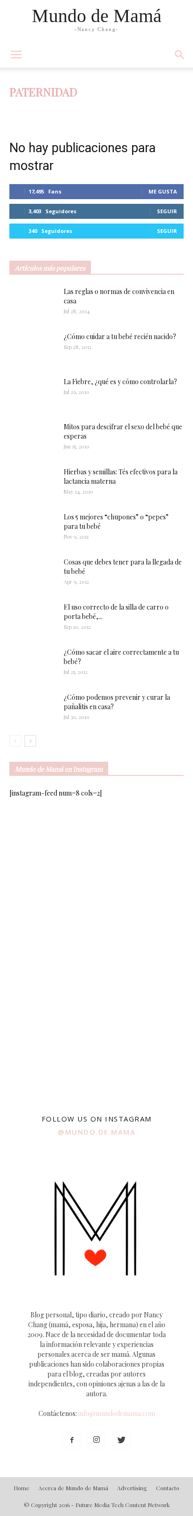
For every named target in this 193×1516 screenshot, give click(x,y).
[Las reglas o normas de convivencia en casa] (32, 303)
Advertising (132, 1488)
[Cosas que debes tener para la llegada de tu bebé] (20, 573)
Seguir (167, 211)
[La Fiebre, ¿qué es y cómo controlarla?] (32, 393)
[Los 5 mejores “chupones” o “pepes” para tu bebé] (28, 528)
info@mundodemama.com (116, 1413)
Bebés (94, 110)
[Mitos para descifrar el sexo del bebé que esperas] (32, 433)
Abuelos (23, 110)
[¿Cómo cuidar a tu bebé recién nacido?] (32, 348)
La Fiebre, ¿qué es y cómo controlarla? (120, 381)
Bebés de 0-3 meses (136, 110)
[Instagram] (96, 1440)
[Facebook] (71, 1440)
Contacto (167, 1488)
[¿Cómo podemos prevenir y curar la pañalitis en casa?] (32, 709)
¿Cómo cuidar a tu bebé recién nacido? (120, 336)
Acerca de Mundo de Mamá (73, 1488)
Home (22, 1488)
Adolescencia (59, 110)
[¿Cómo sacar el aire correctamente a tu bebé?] (32, 661)
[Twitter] (121, 1440)
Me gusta (162, 191)
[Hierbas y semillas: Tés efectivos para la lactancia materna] (32, 483)
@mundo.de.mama (96, 1132)
